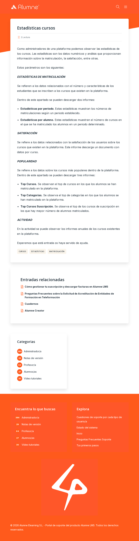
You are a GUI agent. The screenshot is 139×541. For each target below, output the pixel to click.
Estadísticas (37, 251)
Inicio (79, 433)
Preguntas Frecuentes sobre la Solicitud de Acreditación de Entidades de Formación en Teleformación (69, 295)
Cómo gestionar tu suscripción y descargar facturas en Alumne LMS (66, 286)
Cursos (22, 251)
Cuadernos (31, 303)
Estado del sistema (87, 427)
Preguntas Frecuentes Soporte (94, 439)
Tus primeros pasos (88, 445)
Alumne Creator (34, 310)
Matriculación (57, 251)
